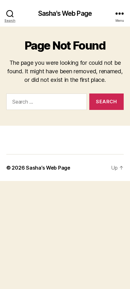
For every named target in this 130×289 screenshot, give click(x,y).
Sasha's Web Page (65, 13)
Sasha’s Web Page (48, 168)
